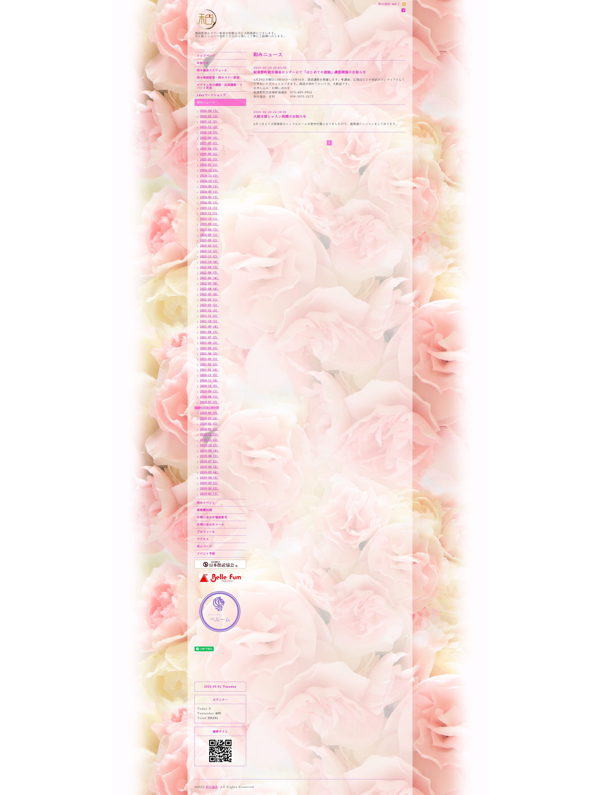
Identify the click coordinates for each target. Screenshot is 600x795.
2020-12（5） (209, 375)
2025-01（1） (209, 165)
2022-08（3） (209, 273)
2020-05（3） (209, 413)
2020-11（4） (209, 380)
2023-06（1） (209, 229)
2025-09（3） (209, 138)
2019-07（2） (209, 461)
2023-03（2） (209, 240)
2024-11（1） (209, 175)
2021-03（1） (209, 359)
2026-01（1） (209, 116)
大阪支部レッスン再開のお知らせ (280, 116)
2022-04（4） (209, 289)
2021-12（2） (209, 310)
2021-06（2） (209, 343)
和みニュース (206, 102)
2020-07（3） (209, 402)
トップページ (206, 55)
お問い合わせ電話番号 (212, 517)
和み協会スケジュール (212, 70)
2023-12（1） (209, 208)
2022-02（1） (209, 300)
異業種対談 (204, 510)
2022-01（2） (209, 305)
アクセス (203, 539)
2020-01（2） (209, 429)
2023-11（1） (209, 213)
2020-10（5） (209, 386)
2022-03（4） (209, 294)
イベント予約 (206, 553)
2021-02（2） (209, 364)
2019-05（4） (209, 472)
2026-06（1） (209, 111)
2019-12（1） (209, 434)
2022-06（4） (209, 278)
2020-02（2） (209, 424)
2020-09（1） (209, 391)
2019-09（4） (209, 451)
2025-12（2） (209, 122)
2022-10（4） (209, 262)
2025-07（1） (209, 143)
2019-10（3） (209, 445)
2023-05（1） (209, 235)
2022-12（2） (209, 251)
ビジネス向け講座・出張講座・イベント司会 (220, 86)
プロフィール (206, 531)
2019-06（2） (209, 467)
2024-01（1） (209, 202)
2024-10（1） (209, 181)
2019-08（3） (209, 456)
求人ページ (204, 546)
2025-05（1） (209, 154)
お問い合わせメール (210, 524)
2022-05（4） (209, 283)
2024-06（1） (209, 186)
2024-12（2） (209, 170)
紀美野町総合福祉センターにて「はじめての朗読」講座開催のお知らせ (310, 72)
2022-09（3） (209, 267)
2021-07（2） (209, 337)
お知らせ (203, 63)
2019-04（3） (209, 478)
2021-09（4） (209, 327)
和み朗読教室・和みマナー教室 (218, 77)
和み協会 (212, 787)
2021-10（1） (209, 321)
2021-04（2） (209, 353)
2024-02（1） (209, 197)
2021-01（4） (209, 370)
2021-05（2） (209, 348)
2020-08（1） (209, 397)
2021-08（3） (209, 332)
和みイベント (206, 502)
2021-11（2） (209, 316)
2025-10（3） (209, 132)
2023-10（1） (209, 219)
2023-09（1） (209, 224)
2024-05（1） (209, 192)
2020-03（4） (209, 418)
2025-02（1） (209, 159)
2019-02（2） (209, 488)
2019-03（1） (209, 483)
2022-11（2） (209, 256)
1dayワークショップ (211, 95)
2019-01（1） (209, 494)
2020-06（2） (209, 407)
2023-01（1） (209, 246)
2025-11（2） (209, 127)
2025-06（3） (209, 149)
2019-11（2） (209, 440)
